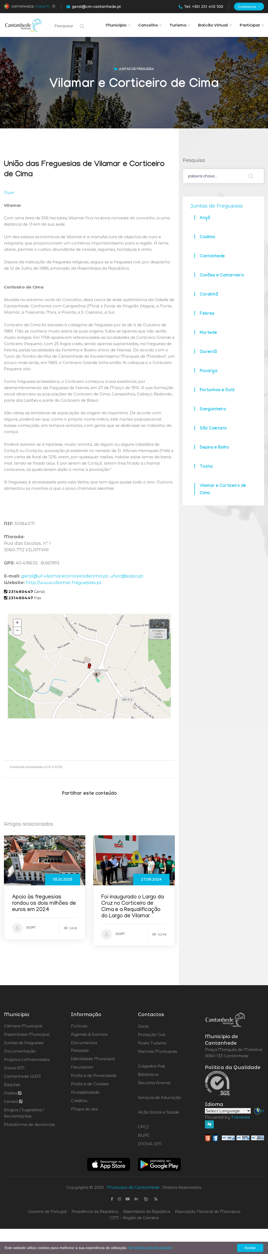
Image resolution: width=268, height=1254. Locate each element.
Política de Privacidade (93, 1075)
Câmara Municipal (23, 1025)
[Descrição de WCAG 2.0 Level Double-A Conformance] (234, 1137)
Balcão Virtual (213, 25)
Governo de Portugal (47, 1211)
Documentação (20, 1051)
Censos (11, 1101)
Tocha (206, 467)
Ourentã (208, 352)
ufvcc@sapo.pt (126, 576)
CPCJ (157, 1127)
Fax (24, 597)
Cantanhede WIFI (22, 1076)
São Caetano (213, 428)
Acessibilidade (85, 1092)
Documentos (84, 1042)
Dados (11, 1093)
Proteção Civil (166, 1034)
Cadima (207, 237)
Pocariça (208, 371)
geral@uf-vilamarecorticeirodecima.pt (64, 576)
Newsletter (82, 1067)
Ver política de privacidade (150, 1248)
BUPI (158, 1135)
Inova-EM (14, 1067)
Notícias (79, 1025)
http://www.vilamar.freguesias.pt (64, 582)
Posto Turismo (166, 1043)
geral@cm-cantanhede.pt (96, 6)
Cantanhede (22, 6)
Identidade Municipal (93, 1058)
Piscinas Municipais (157, 1054)
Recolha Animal (154, 1086)
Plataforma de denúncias (29, 1124)
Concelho (148, 25)
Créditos (79, 1100)
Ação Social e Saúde (158, 1115)
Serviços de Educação (159, 1100)
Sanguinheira (213, 409)
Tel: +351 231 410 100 (203, 6)
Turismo (178, 25)
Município (116, 25)
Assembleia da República (146, 1211)
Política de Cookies (90, 1083)
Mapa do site (84, 1108)
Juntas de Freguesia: (217, 206)
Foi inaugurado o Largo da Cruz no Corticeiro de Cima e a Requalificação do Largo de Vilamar (132, 907)
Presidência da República (94, 1211)
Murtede (208, 333)
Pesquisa (79, 1050)
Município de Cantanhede (133, 1187)
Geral (26, 591)
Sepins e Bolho (214, 447)
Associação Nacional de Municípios (207, 1211)
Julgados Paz (166, 1066)
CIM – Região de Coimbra (134, 1217)
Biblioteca (162, 1074)
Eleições (12, 1084)
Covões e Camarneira (222, 275)
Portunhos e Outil (217, 390)
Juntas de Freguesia (23, 1042)
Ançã (205, 218)
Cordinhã (209, 294)
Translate (240, 1117)
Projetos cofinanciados (26, 1059)
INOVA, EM (164, 1144)
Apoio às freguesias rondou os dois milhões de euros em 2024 (44, 904)
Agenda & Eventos (89, 1034)
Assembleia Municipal (26, 1034)
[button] (159, 629)
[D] (262, 1110)
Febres (207, 314)
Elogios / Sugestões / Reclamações (24, 1113)
